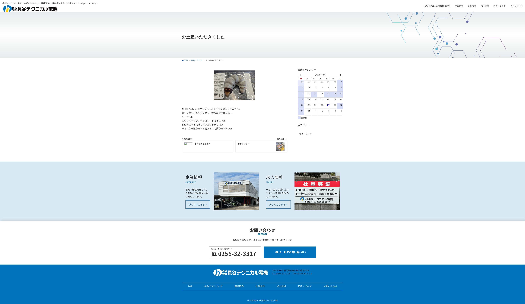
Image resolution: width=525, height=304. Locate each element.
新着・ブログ (305, 134)
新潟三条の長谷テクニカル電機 (265, 300)
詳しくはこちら (197, 204)
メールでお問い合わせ (291, 252)
